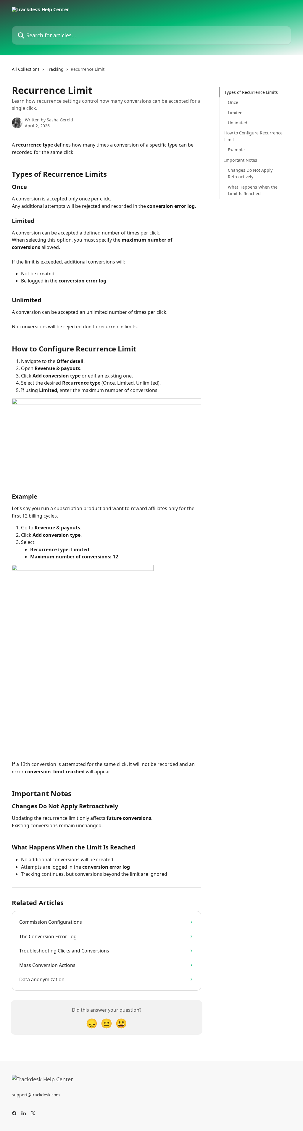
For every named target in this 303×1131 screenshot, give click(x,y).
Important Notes (240, 160)
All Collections (26, 69)
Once (233, 102)
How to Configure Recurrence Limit (253, 136)
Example (236, 149)
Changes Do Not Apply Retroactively (250, 173)
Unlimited (237, 123)
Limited (235, 112)
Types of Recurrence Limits (251, 92)
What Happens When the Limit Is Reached (253, 190)
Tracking (55, 69)
